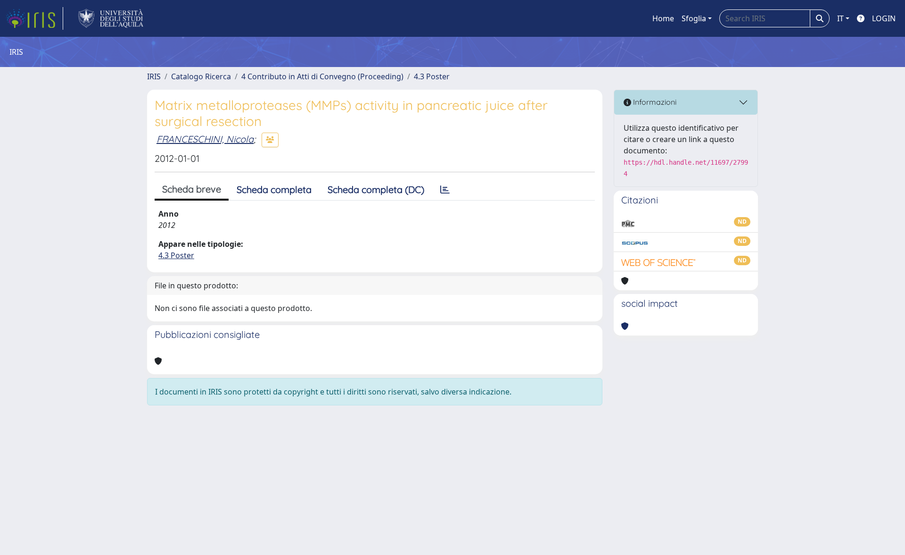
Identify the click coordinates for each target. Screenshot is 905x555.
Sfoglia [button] (694, 18)
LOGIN (884, 18)
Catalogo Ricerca (201, 76)
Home (663, 18)
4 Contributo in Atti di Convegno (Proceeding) (322, 76)
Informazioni (653, 102)
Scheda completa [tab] (274, 189)
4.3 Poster (432, 76)
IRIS (154, 76)
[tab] (445, 190)
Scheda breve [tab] (191, 189)
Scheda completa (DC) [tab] (376, 189)
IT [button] (840, 18)
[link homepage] (34, 18)
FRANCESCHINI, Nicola (205, 139)
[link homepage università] (111, 18)
